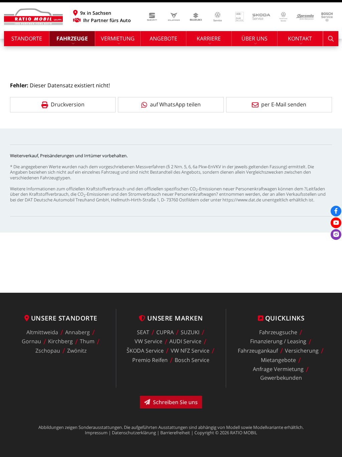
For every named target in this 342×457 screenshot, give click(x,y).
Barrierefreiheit (175, 433)
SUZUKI (190, 332)
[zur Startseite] (33, 17)
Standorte (26, 38)
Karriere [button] (209, 38)
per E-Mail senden (283, 104)
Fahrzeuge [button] (72, 38)
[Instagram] (336, 234)
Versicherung (302, 350)
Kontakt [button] (300, 38)
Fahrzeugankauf (258, 350)
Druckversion (67, 104)
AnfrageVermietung (278, 369)
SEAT (143, 332)
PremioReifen (150, 360)
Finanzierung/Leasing (278, 341)
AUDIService (185, 341)
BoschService (192, 360)
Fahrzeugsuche (278, 332)
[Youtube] (336, 222)
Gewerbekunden (281, 377)
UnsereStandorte (64, 318)
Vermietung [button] (118, 38)
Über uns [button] (254, 38)
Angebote (163, 38)
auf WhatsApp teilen (175, 104)
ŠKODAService (145, 350)
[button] (102, 13)
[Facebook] (336, 211)
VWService (148, 341)
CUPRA (165, 332)
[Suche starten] (330, 38)
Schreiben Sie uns (175, 402)
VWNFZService (190, 350)
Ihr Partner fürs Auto (107, 20)
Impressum (96, 433)
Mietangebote (278, 360)
